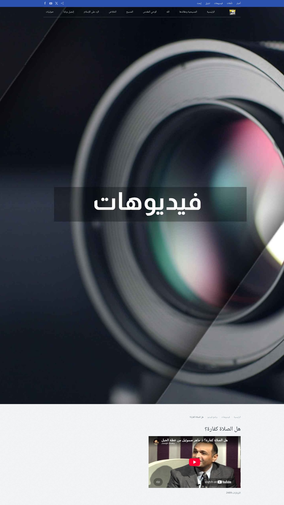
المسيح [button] (129, 12)
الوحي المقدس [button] (150, 12)
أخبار (239, 3)
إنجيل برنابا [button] (68, 12)
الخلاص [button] (112, 12)
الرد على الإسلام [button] (91, 12)
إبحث (199, 3)
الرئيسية (211, 12)
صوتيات (50, 12)
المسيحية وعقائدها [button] (188, 12)
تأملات (229, 3)
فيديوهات (218, 3)
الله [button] (167, 12)
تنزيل (207, 3)
